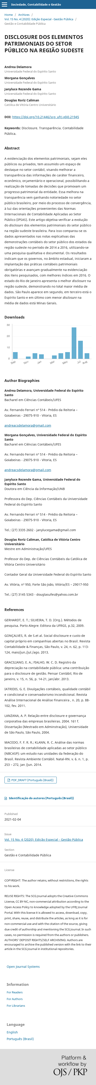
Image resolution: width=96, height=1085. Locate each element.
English (12, 1032)
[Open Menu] (4, 4)
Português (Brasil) (20, 1039)
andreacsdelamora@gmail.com (27, 425)
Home (8, 15)
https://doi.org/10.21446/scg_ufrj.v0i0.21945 (45, 117)
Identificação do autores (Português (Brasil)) (41, 798)
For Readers (15, 992)
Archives (23, 15)
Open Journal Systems (23, 966)
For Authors (15, 999)
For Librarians (16, 1006)
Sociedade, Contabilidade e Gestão (36, 4)
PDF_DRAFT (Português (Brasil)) (32, 780)
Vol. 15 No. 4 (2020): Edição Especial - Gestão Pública (38, 19)
